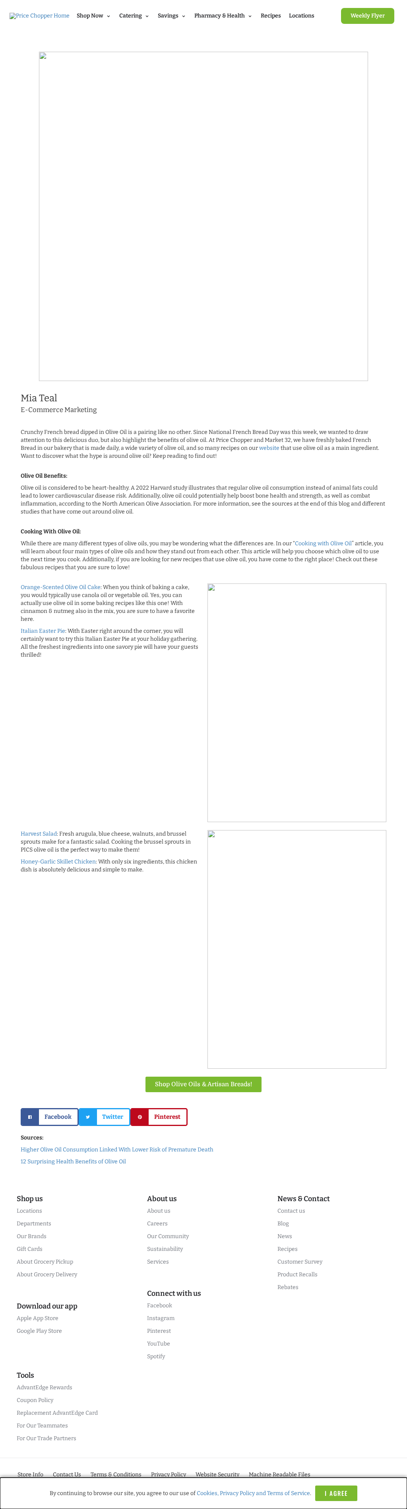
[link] (367, 16)
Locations (301, 15)
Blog (283, 1223)
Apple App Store (37, 1318)
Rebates (287, 1287)
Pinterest (159, 1331)
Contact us (291, 1211)
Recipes (271, 15)
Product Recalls (297, 1274)
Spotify (156, 1356)
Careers (157, 1223)
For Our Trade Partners (46, 1438)
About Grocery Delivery (47, 1274)
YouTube (158, 1343)
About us (159, 1211)
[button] (50, 1117)
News (284, 1236)
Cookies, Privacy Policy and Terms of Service (253, 1493)
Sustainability (165, 1249)
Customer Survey (299, 1261)
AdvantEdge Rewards (44, 1387)
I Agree (336, 1493)
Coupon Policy (35, 1400)
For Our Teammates (42, 1425)
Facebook (159, 1305)
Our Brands (32, 1236)
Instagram (160, 1318)
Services (158, 1261)
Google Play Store (39, 1331)
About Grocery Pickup (45, 1261)
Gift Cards (30, 1249)
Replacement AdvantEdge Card (57, 1413)
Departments (34, 1223)
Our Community (168, 1236)
